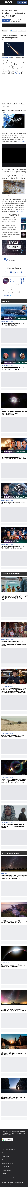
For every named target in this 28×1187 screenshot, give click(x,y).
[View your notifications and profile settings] (22, 2)
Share (5, 30)
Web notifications (6, 1170)
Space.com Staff (16, 20)
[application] (14, 155)
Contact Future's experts (8, 1149)
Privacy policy (5, 1156)
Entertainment (5, 6)
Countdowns (5, 20)
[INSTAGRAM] (21, 281)
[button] (25, 2)
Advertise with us (6, 1166)
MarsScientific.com (6, 57)
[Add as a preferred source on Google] (7, 1139)
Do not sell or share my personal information (13, 1177)
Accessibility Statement (8, 1163)
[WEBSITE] (23, 281)
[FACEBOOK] (21, 279)
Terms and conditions (7, 1153)
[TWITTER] (23, 279)
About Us (4, 1146)
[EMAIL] (21, 283)
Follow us (14, 30)
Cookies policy (6, 1159)
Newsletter (23, 30)
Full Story (18, 73)
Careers (4, 1173)
